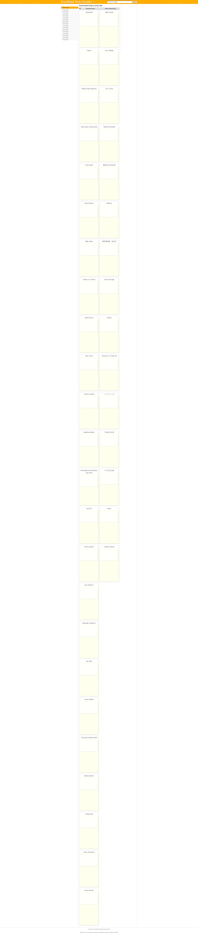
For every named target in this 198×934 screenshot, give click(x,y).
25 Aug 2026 (65, 10)
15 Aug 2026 (65, 29)
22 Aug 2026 (65, 15)
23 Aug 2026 (65, 14)
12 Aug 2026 (65, 35)
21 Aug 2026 (65, 17)
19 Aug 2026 (65, 21)
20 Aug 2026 (65, 19)
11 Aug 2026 (65, 37)
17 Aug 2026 (65, 25)
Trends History (65, 7)
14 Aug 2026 (65, 31)
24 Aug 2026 (65, 11)
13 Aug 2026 (65, 33)
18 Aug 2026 (65, 23)
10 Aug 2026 (65, 39)
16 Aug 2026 (65, 27)
